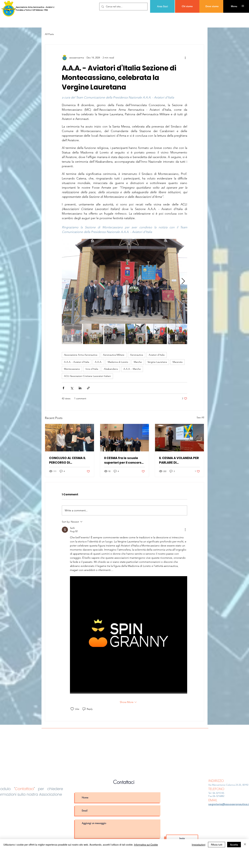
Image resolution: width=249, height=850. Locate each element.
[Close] (245, 844)
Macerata (177, 361)
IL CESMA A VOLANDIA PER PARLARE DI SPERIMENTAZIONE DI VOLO (179, 460)
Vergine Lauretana (157, 361)
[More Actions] (185, 530)
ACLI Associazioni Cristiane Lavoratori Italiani (87, 376)
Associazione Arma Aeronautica (80, 354)
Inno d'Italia (92, 368)
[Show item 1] (72, 334)
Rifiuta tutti (216, 844)
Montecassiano (72, 368)
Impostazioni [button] (198, 844)
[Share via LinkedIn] (80, 388)
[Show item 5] (157, 334)
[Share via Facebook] (63, 388)
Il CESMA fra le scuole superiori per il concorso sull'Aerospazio (123, 460)
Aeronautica (136, 354)
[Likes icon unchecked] (72, 709)
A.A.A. (98, 361)
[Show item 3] (114, 334)
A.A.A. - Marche (132, 368)
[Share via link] (88, 388)
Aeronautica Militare (113, 354)
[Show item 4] (135, 334)
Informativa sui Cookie (146, 844)
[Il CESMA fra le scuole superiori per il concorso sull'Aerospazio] (124, 437)
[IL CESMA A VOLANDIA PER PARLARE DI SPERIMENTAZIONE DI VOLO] (179, 437)
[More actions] (185, 58)
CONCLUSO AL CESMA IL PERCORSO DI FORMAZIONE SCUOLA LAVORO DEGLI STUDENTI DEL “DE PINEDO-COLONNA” (68, 460)
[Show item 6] (178, 334)
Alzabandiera (111, 368)
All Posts (49, 34)
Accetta (234, 844)
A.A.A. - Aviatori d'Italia (76, 361)
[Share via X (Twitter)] (71, 388)
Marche (138, 361)
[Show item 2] (93, 334)
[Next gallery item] (183, 281)
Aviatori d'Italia (156, 354)
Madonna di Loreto (118, 361)
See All (200, 417)
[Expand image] (124, 281)
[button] (234, 6)
